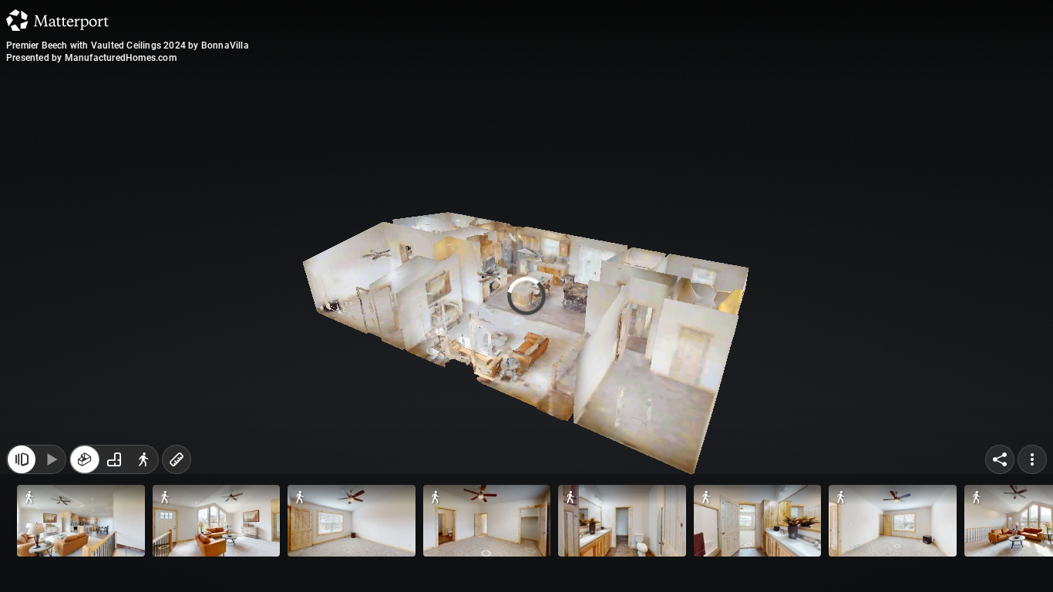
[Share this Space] (999, 559)
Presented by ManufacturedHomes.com (91, 57)
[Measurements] (176, 559)
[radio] (84, 560)
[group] (114, 559)
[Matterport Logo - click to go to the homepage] (57, 20)
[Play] (51, 560)
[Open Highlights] (21, 560)
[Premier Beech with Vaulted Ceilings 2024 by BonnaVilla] (526, 296)
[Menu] (1032, 559)
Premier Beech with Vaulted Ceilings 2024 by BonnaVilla (127, 45)
